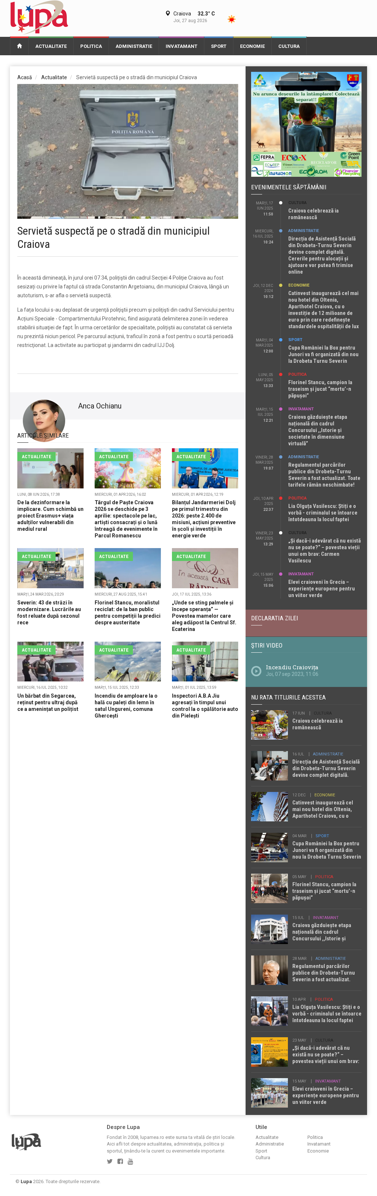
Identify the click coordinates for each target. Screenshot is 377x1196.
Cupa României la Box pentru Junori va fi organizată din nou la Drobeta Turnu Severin (323, 354)
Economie (252, 46)
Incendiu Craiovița (292, 667)
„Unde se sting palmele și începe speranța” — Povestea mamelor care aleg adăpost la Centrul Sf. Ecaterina (204, 616)
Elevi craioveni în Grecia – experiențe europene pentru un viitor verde (321, 589)
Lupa (26, 1181)
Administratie (134, 46)
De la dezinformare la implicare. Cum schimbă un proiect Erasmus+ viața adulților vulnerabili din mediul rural (50, 515)
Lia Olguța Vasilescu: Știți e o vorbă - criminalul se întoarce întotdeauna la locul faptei (322, 513)
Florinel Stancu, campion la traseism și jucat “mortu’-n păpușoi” (320, 389)
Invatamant (181, 46)
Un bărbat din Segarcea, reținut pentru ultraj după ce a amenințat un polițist (47, 702)
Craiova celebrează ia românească (313, 214)
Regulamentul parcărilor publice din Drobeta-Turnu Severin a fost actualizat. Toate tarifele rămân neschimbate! (324, 475)
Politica (91, 46)
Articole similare (43, 435)
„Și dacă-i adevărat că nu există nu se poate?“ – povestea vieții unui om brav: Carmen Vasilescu (324, 550)
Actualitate (51, 46)
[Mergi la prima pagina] (19, 45)
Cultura (289, 46)
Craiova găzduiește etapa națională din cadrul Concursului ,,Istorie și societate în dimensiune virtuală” (317, 430)
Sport (218, 46)
